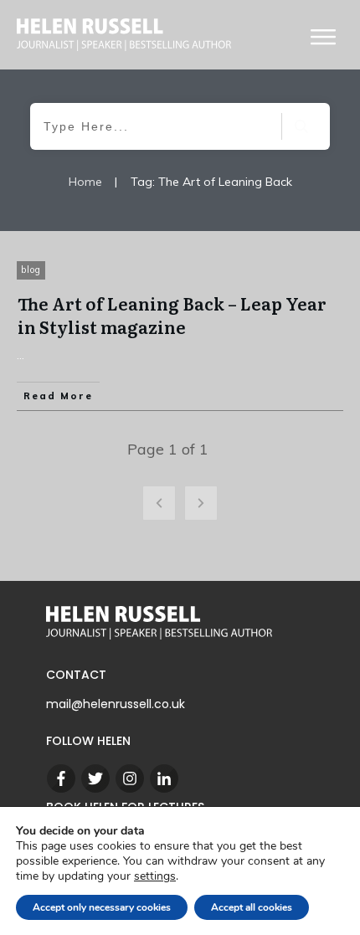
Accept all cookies (251, 907)
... (20, 354)
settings (155, 876)
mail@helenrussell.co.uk (115, 704)
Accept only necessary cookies (102, 907)
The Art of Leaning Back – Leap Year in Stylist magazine (172, 314)
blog (31, 269)
